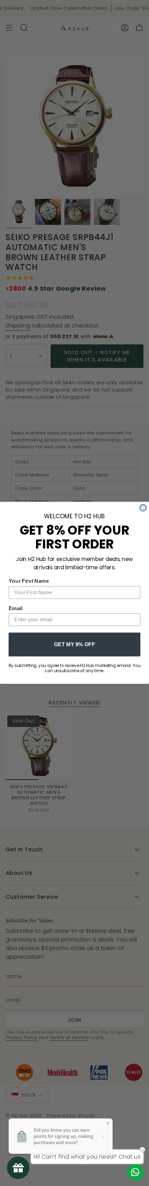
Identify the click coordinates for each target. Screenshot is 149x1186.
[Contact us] (135, 1172)
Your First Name (29, 581)
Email (16, 608)
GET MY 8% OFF (74, 644)
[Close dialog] (143, 507)
